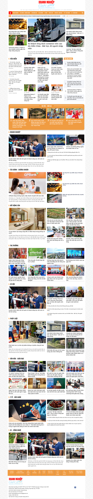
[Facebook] (75, 487)
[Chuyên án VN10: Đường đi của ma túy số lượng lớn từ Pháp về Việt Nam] (75, 326)
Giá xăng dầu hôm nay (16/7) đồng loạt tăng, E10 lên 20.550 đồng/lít (36, 279)
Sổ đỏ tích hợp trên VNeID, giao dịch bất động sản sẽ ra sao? (55, 240)
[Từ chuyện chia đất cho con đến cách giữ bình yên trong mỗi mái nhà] (55, 113)
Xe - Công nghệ (26, 92)
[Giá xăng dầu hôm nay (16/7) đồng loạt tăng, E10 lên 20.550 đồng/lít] (37, 270)
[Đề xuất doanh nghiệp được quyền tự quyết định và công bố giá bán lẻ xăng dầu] (18, 270)
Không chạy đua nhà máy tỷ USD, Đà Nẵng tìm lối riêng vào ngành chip (56, 262)
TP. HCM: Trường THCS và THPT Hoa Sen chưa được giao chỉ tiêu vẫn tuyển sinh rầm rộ (56, 16)
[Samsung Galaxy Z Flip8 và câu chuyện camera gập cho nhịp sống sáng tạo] (18, 40)
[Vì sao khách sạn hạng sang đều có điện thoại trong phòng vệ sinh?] (27, 219)
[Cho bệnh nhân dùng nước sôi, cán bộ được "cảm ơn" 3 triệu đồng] (75, 24)
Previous (11, 118)
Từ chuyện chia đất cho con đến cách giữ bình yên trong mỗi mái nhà (56, 122)
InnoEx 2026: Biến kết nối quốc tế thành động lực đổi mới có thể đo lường (29, 71)
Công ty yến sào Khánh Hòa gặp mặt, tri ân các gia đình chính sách (55, 279)
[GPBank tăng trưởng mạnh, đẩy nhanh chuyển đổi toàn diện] (57, 87)
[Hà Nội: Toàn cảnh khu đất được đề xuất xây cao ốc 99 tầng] (75, 231)
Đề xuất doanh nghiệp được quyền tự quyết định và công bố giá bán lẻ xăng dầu (17, 279)
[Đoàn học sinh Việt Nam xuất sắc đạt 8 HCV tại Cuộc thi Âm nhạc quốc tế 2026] (37, 383)
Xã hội (10, 85)
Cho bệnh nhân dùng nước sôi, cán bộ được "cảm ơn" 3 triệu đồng (74, 33)
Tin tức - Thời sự (47, 106)
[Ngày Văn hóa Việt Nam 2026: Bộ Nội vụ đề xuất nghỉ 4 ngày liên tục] (18, 383)
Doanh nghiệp (15, 132)
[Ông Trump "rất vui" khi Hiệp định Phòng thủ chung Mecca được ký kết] (37, 366)
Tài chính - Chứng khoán (13, 93)
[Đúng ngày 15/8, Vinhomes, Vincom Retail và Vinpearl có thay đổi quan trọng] (56, 139)
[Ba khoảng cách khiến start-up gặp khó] (75, 253)
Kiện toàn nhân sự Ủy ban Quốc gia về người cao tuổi (75, 122)
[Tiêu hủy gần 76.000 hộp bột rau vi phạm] (37, 253)
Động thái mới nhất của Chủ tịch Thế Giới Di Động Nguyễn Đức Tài (64, 152)
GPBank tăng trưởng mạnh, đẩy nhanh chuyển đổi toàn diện (15, 90)
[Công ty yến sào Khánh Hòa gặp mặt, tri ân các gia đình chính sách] (56, 270)
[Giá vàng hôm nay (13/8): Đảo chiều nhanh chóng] (18, 24)
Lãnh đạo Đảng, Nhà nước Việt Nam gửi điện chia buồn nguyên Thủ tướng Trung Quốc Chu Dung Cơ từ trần (19, 124)
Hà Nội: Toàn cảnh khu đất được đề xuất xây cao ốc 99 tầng (74, 240)
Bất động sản (11, 68)
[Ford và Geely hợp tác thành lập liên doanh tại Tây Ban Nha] (75, 438)
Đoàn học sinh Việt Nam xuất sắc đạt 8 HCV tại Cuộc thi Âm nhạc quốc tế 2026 (36, 392)
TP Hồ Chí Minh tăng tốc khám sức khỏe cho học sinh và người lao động (65, 417)
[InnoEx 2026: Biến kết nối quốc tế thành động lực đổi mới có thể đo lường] (30, 61)
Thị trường (14, 245)
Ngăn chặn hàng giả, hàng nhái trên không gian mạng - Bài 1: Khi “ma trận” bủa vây (17, 262)
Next (82, 118)
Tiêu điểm (13, 59)
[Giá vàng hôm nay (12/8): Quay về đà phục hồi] (54, 176)
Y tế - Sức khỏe (11, 76)
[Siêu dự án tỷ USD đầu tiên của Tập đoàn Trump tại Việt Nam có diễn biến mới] (56, 213)
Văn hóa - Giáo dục (54, 65)
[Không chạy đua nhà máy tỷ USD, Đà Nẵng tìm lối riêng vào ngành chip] (56, 253)
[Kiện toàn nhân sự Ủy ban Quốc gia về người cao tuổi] (74, 113)
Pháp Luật (14, 318)
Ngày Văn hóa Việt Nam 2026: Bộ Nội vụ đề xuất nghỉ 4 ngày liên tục (17, 392)
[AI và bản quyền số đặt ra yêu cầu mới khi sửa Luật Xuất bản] (56, 383)
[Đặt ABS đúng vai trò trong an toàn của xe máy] (18, 455)
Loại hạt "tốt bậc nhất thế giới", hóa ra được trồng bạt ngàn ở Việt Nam (74, 51)
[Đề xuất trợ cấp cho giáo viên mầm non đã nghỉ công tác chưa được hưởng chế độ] (56, 366)
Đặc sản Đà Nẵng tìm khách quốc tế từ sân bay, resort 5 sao (74, 279)
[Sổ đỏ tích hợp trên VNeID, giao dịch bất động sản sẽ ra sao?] (56, 231)
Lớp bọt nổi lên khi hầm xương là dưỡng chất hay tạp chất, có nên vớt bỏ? (65, 420)
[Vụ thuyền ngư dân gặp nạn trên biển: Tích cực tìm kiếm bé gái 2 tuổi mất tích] (43, 87)
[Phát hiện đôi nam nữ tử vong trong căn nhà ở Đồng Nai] (56, 343)
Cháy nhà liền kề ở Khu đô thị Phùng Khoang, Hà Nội (60, 305)
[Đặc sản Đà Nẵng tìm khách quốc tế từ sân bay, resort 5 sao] (75, 270)
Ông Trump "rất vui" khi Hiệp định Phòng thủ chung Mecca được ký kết (36, 375)
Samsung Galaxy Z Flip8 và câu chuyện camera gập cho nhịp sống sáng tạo (17, 49)
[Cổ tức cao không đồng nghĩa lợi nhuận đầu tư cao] (75, 139)
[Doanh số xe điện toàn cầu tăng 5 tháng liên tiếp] (75, 453)
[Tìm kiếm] (82, 13)
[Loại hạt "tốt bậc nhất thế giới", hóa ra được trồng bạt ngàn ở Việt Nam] (75, 41)
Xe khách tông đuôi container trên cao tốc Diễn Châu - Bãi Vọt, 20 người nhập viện (45, 46)
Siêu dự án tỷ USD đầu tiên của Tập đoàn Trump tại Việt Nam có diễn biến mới (55, 221)
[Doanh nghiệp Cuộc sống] (46, 4)
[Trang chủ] (10, 13)
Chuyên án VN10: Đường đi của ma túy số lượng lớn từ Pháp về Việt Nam (74, 335)
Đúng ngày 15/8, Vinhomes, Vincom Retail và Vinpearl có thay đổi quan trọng (55, 148)
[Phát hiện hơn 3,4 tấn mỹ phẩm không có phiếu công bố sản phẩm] (27, 332)
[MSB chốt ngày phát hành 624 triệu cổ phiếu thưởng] (54, 198)
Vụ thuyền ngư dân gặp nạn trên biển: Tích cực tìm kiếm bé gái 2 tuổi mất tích (43, 97)
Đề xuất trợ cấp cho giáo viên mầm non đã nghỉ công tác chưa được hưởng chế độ (55, 375)
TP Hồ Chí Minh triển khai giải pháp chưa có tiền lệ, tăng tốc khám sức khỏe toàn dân (75, 413)
